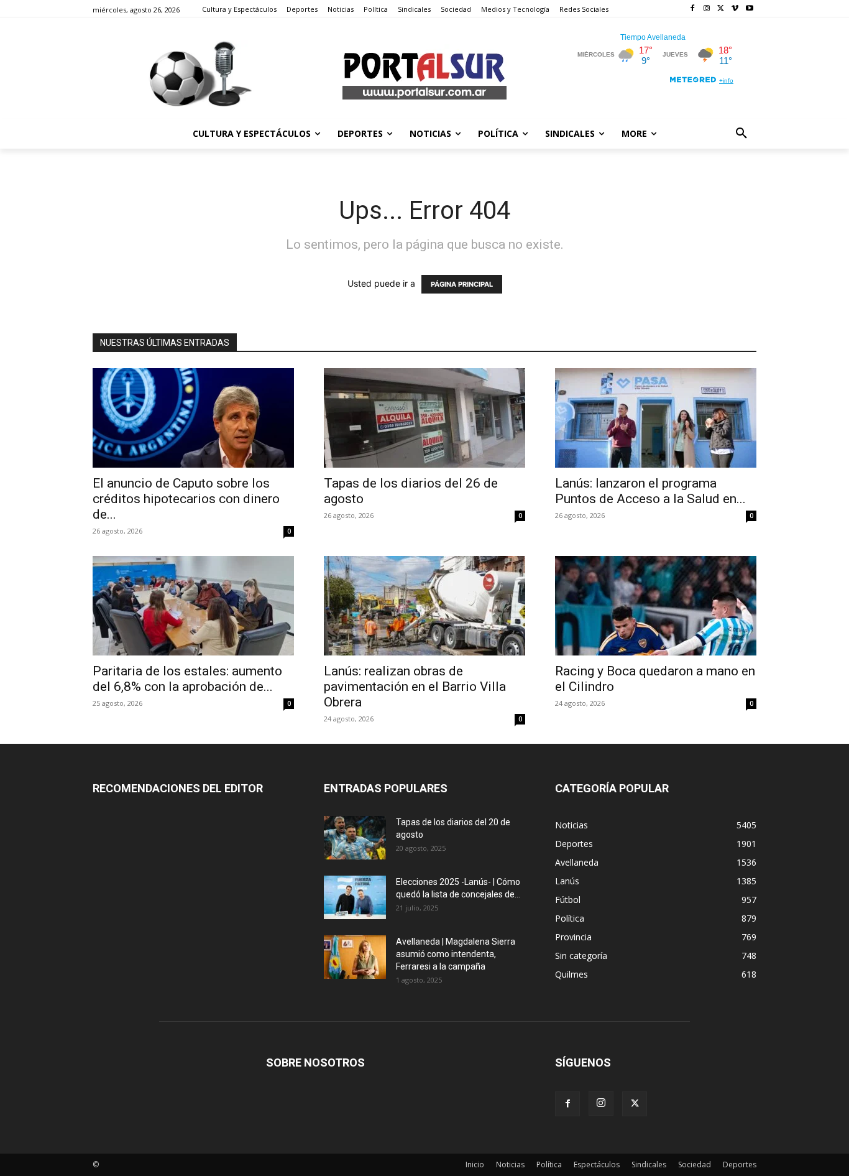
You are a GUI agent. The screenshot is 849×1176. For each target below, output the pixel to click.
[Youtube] (749, 9)
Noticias (510, 1164)
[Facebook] (693, 9)
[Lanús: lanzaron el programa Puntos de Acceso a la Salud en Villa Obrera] (655, 418)
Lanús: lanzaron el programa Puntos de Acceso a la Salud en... (650, 491)
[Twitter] (721, 9)
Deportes (739, 1164)
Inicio (475, 1164)
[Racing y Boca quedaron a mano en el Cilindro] (655, 605)
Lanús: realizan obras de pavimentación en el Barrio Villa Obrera (415, 687)
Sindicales (648, 1164)
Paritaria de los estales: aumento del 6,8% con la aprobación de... (187, 679)
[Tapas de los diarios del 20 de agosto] (355, 837)
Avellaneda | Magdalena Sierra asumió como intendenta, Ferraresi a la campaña (455, 954)
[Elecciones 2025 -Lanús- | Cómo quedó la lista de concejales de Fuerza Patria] (355, 897)
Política (549, 1164)
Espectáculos (597, 1164)
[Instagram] (707, 9)
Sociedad (694, 1164)
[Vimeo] (735, 9)
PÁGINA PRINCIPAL (462, 284)
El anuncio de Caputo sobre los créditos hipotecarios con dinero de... (186, 499)
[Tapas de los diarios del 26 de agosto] (424, 418)
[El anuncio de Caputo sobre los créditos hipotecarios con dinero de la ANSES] (193, 418)
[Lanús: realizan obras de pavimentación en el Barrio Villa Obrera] (424, 605)
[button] (741, 134)
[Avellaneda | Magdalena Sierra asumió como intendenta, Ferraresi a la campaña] (355, 957)
